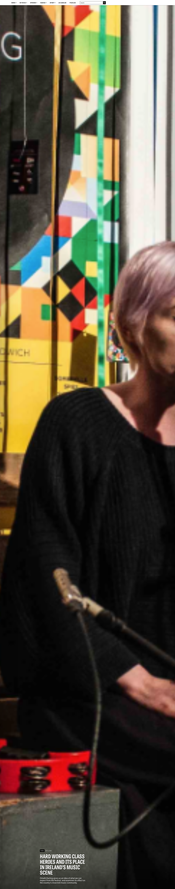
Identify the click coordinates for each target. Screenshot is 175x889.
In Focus (23, 3)
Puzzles (73, 3)
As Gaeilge (62, 3)
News (13, 3)
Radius (43, 3)
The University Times (3, 2)
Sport (52, 3)
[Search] (104, 2)
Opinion (33, 3)
